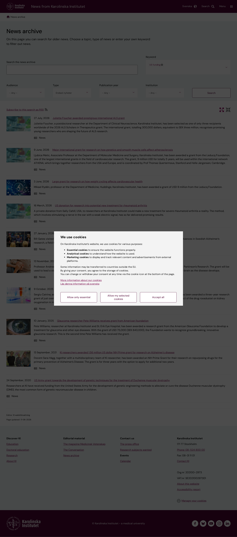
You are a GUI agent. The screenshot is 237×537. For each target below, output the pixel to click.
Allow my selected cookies (118, 297)
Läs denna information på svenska (79, 283)
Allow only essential (78, 297)
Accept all (158, 297)
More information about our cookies (81, 280)
